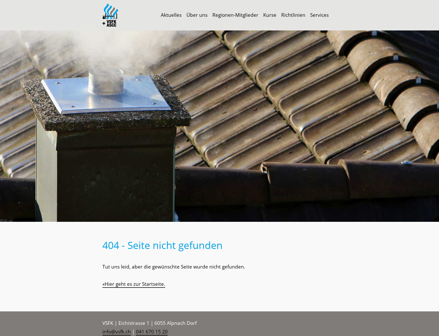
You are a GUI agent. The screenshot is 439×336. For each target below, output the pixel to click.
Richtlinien (293, 15)
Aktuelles (171, 15)
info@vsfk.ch (116, 331)
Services (319, 15)
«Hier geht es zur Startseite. (133, 284)
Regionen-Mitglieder (235, 15)
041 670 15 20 (152, 331)
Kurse (269, 15)
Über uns (197, 15)
